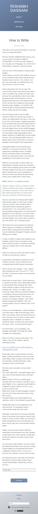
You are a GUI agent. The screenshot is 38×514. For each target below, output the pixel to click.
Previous (19, 480)
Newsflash (19, 22)
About (19, 17)
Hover (30, 386)
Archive (19, 27)
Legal (19, 498)
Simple (12, 391)
